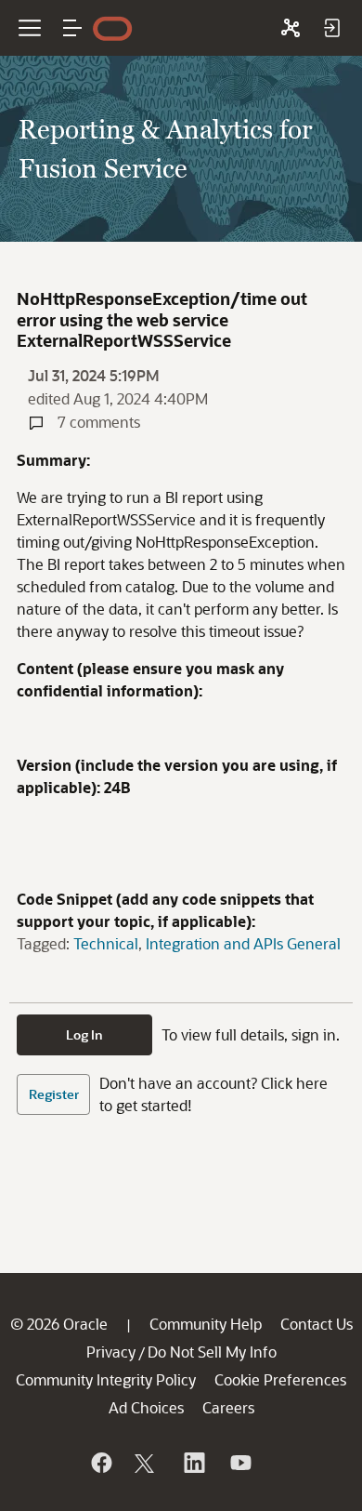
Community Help (205, 1323)
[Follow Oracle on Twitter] (147, 1462)
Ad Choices (146, 1407)
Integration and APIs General (243, 943)
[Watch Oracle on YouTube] (239, 1462)
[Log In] (331, 28)
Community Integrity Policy (106, 1379)
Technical (105, 943)
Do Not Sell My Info (212, 1351)
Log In (84, 1034)
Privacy (111, 1351)
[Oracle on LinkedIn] (193, 1462)
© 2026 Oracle (59, 1323)
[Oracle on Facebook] (100, 1462)
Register (54, 1094)
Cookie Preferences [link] (280, 1379)
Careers (228, 1407)
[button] (72, 27)
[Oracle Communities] (290, 28)
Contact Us (316, 1323)
